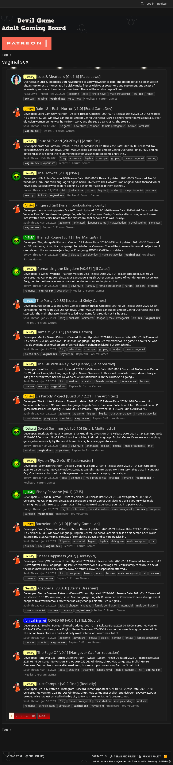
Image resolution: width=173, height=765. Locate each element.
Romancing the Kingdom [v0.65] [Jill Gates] (67, 268)
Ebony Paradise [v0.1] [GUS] (54, 491)
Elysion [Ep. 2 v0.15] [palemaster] (59, 460)
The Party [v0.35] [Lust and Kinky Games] (65, 300)
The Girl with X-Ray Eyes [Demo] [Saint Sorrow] (70, 363)
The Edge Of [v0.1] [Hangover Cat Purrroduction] (72, 652)
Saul (26, 126)
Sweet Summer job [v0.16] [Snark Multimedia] (70, 428)
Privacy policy (151, 756)
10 (33, 716)
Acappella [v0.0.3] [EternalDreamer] (61, 588)
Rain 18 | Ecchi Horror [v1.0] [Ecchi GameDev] (68, 108)
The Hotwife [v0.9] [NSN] (52, 173)
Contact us (99, 756)
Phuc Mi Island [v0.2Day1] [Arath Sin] (62, 140)
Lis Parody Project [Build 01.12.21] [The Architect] (71, 396)
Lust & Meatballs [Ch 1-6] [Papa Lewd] (63, 76)
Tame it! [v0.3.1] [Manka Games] (58, 331)
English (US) (36, 756)
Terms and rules (124, 756)
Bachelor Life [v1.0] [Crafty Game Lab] (62, 523)
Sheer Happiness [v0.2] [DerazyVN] (60, 555)
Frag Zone (16, 756)
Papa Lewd (30, 94)
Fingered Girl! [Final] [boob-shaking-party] (65, 205)
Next (42, 716)
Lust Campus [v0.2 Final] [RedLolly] (60, 683)
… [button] (27, 716)
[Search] (142, 4)
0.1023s (142, 761)
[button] (170, 761)
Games (113, 98)
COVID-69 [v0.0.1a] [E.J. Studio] (62, 620)
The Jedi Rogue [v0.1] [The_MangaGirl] (63, 237)
